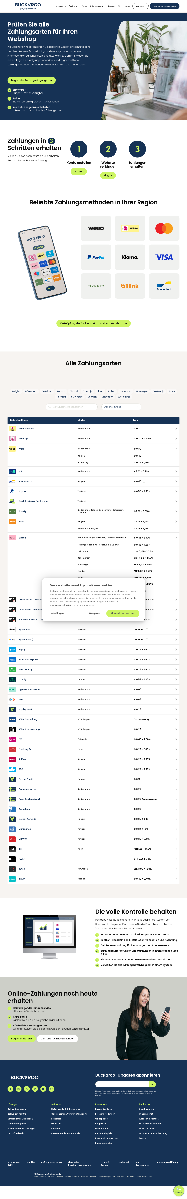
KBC (20, 769)
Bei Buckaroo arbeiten (150, 1123)
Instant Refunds (27, 819)
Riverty (22, 511)
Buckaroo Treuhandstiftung (153, 1133)
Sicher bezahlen (147, 1128)
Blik (20, 849)
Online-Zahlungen (17, 1109)
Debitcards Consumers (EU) (34, 609)
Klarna (22, 537)
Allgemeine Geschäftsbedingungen (80, 1163)
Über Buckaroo (146, 1109)
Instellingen (57, 613)
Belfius (22, 759)
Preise (84, 6)
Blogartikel (100, 1123)
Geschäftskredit (16, 1133)
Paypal (22, 491)
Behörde (55, 1128)
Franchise (56, 1119)
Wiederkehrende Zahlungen (21, 1128)
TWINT (21, 858)
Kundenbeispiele (103, 1133)
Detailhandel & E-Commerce (65, 1109)
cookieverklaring (63, 605)
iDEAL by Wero (26, 428)
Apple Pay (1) (25, 639)
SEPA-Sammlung (27, 719)
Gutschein (24, 809)
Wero (21, 448)
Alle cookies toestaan (123, 613)
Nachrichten (101, 1128)
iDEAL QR (23, 438)
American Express (28, 659)
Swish (21, 868)
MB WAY (22, 839)
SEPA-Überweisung (29, 729)
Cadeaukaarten (27, 789)
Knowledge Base (103, 1109)
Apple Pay (24, 629)
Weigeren (94, 613)
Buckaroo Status (103, 1143)
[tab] (16, 391)
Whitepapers (101, 1119)
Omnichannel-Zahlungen (20, 1119)
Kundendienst (146, 1114)
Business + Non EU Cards (32, 619)
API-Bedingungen (142, 1163)
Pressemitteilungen (105, 1114)
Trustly (22, 679)
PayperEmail (25, 779)
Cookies (31, 1162)
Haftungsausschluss (51, 1162)
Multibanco (24, 829)
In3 (20, 471)
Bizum (21, 878)
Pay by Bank (25, 709)
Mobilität (56, 1123)
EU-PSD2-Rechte (105, 1163)
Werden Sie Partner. (149, 1119)
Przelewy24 (24, 749)
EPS (20, 739)
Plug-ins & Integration (106, 1138)
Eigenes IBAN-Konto (29, 689)
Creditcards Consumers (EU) (34, 599)
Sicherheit (124, 1162)
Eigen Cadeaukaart (29, 799)
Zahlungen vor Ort (17, 1114)
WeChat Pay (25, 669)
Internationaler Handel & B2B (65, 1133)
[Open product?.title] (176, 428)
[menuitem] (62, 6)
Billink (21, 521)
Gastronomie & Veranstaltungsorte (69, 1114)
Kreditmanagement (18, 1123)
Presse (142, 1138)
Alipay (21, 649)
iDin (20, 699)
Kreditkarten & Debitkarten (33, 501)
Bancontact (25, 481)
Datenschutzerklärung (166, 1162)
